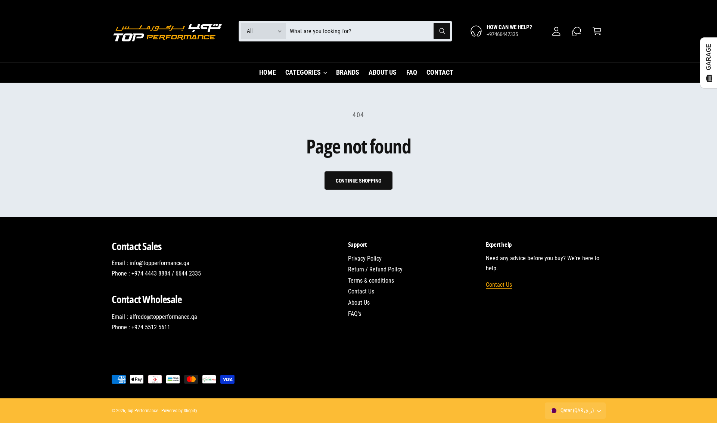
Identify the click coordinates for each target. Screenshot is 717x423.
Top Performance (142, 410)
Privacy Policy (365, 258)
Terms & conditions (371, 280)
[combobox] (370, 31)
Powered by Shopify (179, 410)
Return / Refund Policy (375, 269)
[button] (597, 31)
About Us (359, 302)
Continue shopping (359, 181)
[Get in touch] (577, 31)
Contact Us (361, 291)
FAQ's (354, 313)
